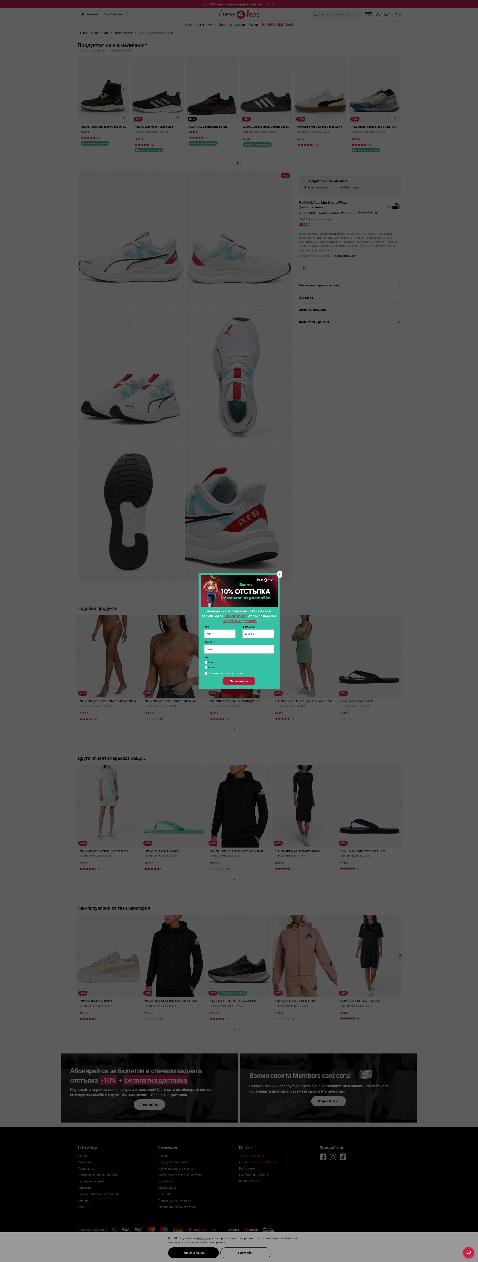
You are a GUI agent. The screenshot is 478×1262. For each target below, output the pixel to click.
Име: (207, 626)
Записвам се (239, 681)
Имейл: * (209, 642)
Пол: (207, 657)
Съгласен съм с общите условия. (225, 673)
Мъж (210, 662)
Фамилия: (248, 626)
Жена (211, 667)
